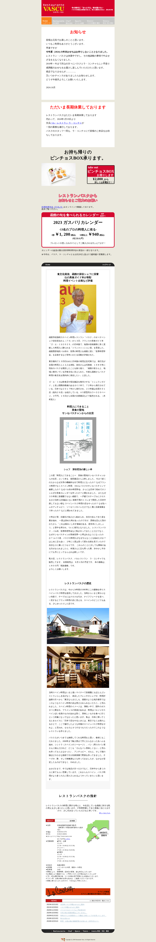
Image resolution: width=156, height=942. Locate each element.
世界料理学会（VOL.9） (52, 207)
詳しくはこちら (104, 813)
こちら (67, 839)
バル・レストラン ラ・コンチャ (66, 123)
